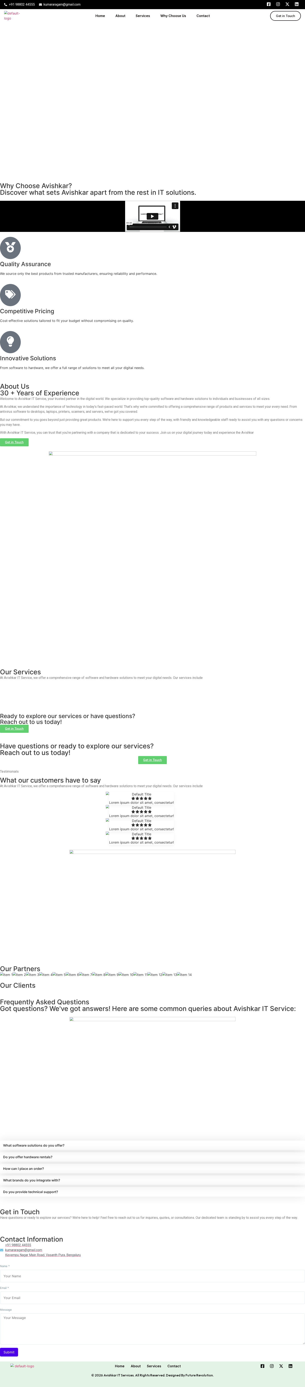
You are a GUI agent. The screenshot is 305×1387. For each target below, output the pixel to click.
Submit (9, 1352)
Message (6, 1309)
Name (5, 1266)
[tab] (152, 1145)
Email (4, 1288)
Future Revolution (199, 1375)
